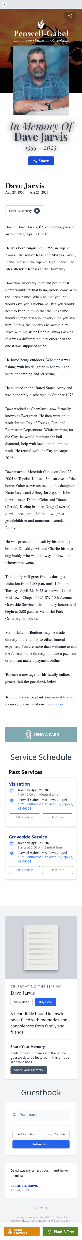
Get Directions (24, 817)
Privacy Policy (29, 1221)
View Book (21, 1002)
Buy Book (45, 1002)
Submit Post (41, 1144)
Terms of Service (53, 1221)
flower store (54, 704)
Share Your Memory (28, 1070)
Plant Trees (57, 817)
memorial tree (58, 697)
